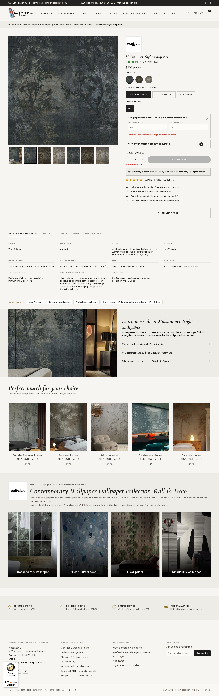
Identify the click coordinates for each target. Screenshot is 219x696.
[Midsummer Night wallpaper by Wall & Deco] (30, 155)
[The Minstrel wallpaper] (150, 427)
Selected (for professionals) (79, 671)
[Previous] (15, 91)
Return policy (68, 661)
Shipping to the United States (77, 675)
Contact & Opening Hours (75, 647)
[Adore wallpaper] (109, 427)
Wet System (186, 94)
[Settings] (195, 13)
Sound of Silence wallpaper (27, 455)
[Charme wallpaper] (191, 427)
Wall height (176, 123)
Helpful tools (92, 233)
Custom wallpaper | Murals (73, 13)
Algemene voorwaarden (126, 665)
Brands (98, 13)
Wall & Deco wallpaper (27, 24)
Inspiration (170, 13)
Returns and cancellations (75, 666)
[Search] (190, 13)
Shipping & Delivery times (74, 657)
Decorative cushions (134, 13)
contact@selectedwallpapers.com (50, 2)
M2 (129, 108)
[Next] (111, 91)
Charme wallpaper (192, 455)
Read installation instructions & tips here (26, 279)
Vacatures (118, 660)
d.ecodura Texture (138, 94)
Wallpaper (46, 13)
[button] (208, 13)
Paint (155, 13)
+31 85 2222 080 (19, 2)
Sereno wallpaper (68, 455)
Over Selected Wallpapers (127, 647)
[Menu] (16, 663)
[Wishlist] (201, 13)
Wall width (135, 123)
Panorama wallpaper (59, 302)
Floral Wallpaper (36, 302)
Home (11, 24)
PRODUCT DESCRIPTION (54, 233)
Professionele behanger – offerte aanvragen (131, 654)
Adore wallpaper (109, 455)
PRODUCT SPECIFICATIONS (23, 233)
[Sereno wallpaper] (68, 427)
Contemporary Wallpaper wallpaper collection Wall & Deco (66, 24)
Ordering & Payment (72, 652)
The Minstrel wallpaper (151, 455)
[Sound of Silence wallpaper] (27, 427)
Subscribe (202, 653)
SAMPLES (76, 233)
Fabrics (113, 13)
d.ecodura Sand (164, 94)
